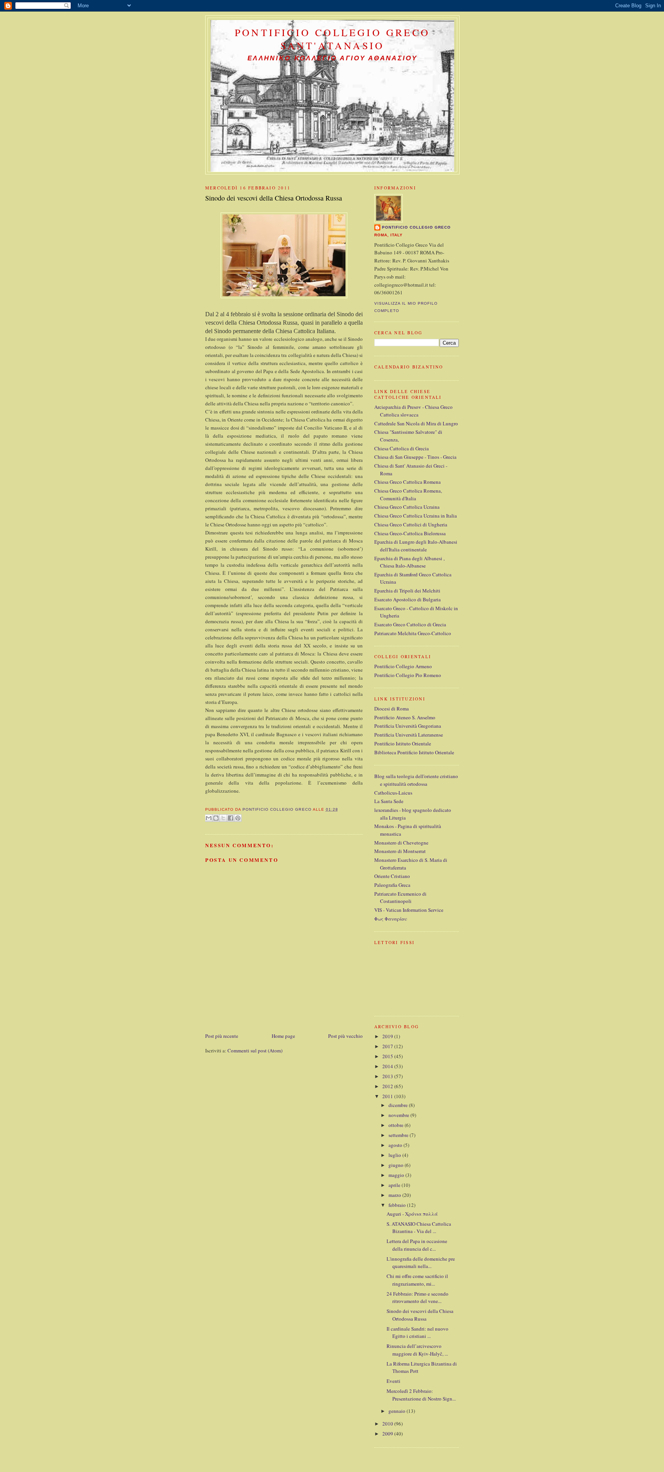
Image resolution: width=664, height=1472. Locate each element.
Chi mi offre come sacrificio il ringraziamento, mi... (417, 1280)
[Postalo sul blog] (216, 818)
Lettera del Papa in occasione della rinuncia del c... (417, 1245)
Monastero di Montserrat (400, 851)
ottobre (396, 1125)
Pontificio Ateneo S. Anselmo (404, 717)
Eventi (393, 1380)
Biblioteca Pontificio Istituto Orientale (414, 752)
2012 (388, 1086)
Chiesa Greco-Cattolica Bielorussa (410, 533)
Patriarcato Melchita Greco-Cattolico (412, 633)
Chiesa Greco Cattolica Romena (407, 481)
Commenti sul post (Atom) (254, 1050)
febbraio (397, 1204)
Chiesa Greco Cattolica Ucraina (407, 506)
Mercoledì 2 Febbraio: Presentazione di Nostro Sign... (421, 1394)
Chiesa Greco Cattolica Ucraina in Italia (415, 515)
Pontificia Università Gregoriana (407, 725)
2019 (388, 1036)
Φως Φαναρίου (390, 918)
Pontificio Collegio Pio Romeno (407, 675)
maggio (396, 1175)
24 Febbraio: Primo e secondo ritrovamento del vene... (417, 1297)
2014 (388, 1066)
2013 (388, 1076)
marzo (395, 1195)
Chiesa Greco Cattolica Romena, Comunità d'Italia (408, 494)
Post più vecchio (345, 1035)
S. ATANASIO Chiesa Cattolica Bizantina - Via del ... (419, 1227)
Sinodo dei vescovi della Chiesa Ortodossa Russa (420, 1315)
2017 (388, 1046)
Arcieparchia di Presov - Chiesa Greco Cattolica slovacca (413, 410)
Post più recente (221, 1035)
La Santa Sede (388, 801)
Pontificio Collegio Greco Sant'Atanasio (332, 39)
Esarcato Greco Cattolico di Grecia (410, 624)
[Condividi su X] (223, 818)
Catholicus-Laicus (393, 792)
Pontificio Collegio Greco (416, 227)
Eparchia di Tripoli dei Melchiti (407, 590)
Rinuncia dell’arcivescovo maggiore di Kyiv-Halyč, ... (417, 1350)
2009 (388, 1433)
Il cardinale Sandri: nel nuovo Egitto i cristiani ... (417, 1332)
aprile (395, 1185)
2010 (388, 1423)
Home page (283, 1035)
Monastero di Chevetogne (401, 842)
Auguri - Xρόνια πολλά (412, 1213)
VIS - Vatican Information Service (408, 909)
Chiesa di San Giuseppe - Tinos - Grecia (415, 456)
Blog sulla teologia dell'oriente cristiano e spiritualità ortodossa (416, 780)
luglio (395, 1155)
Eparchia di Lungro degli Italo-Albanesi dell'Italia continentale (415, 545)
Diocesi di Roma (391, 708)
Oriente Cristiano (392, 876)
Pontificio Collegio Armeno (403, 666)
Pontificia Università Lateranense (408, 734)
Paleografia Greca (392, 884)
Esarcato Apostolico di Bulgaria (407, 599)
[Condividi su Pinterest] (238, 818)
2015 (388, 1056)
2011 (388, 1096)
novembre (399, 1115)
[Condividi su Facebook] (230, 818)
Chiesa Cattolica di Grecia (401, 448)
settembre (399, 1135)
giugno (396, 1165)
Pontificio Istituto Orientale (402, 743)
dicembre (398, 1105)
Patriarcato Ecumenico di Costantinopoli (400, 897)
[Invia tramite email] (208, 818)
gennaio (397, 1410)
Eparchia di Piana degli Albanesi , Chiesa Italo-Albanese (409, 562)
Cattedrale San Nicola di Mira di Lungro (416, 423)
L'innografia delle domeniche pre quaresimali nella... (421, 1262)
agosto (395, 1145)
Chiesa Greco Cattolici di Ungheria (410, 524)
